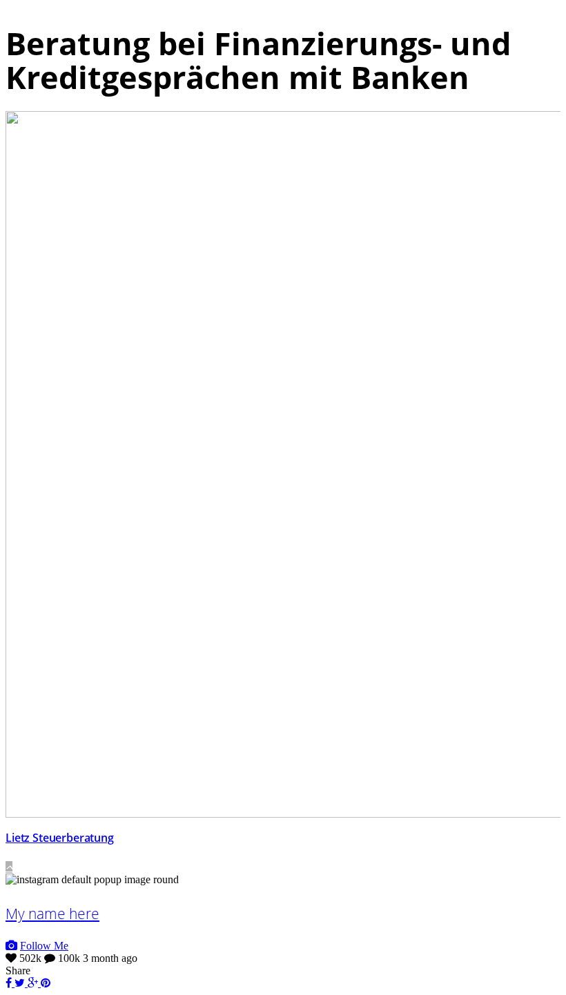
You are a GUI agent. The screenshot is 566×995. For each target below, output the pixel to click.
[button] (9, 867)
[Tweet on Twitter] (21, 983)
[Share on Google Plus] (34, 983)
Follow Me (44, 946)
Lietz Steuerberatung (60, 837)
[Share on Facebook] (10, 983)
